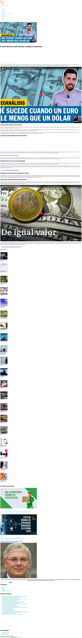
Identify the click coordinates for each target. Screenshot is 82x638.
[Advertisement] (41, 55)
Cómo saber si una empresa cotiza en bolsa (9, 605)
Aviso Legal (4, 633)
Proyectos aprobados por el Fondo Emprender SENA (11, 602)
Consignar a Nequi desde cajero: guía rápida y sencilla (11, 599)
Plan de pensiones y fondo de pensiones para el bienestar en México (14, 598)
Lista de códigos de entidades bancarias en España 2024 (11, 538)
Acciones (3, 9)
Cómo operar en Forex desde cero (8, 609)
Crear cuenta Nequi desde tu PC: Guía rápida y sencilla (11, 606)
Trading (3, 12)
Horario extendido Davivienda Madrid (8, 610)
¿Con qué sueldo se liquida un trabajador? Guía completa (11, 611)
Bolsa (3, 10)
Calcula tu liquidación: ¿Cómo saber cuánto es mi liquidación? (12, 614)
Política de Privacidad (6, 632)
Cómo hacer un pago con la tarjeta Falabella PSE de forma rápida (13, 601)
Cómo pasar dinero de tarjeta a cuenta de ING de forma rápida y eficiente (14, 607)
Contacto (3, 16)
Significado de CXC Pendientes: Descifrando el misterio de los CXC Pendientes (15, 612)
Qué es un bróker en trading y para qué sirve (9, 600)
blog (3, 14)
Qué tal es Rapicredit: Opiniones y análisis (9, 604)
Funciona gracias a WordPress (5, 637)
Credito (3, 11)
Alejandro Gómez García (11, 62)
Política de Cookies (5, 634)
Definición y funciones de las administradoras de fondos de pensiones (14, 603)
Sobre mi (3, 15)
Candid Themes (19, 637)
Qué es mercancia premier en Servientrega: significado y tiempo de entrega (15, 511)
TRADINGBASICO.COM (4, 5)
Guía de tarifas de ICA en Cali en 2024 (8, 613)
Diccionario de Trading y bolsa (7, 13)
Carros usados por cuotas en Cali (7, 608)
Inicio (3, 8)
